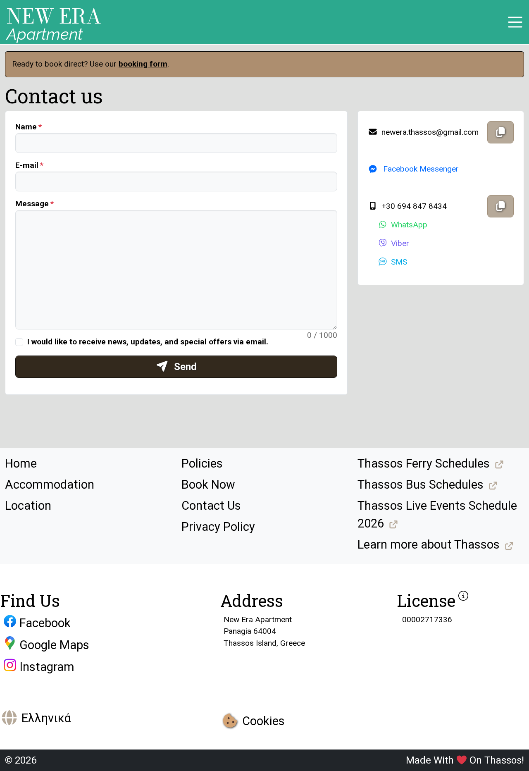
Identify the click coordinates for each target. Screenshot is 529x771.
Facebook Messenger (420, 169)
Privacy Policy (218, 527)
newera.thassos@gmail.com (429, 132)
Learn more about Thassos (428, 544)
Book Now (208, 484)
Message (32, 203)
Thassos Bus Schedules (420, 484)
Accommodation (49, 484)
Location (28, 506)
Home (21, 463)
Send (184, 366)
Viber (400, 243)
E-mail (26, 165)
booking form (143, 64)
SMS (399, 262)
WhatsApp (409, 224)
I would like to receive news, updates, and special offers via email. (147, 341)
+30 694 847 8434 (413, 206)
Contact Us (211, 506)
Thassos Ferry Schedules (423, 463)
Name (26, 126)
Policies (202, 463)
